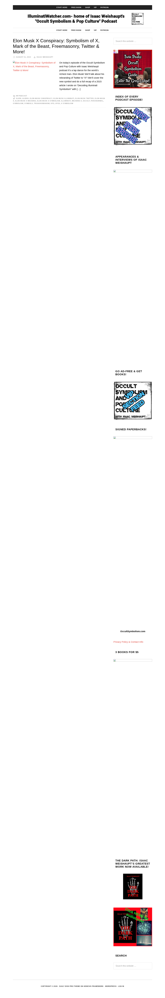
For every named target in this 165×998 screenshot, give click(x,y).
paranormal (97, 101)
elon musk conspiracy (41, 98)
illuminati (66, 101)
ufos (57, 103)
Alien (18, 98)
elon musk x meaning (25, 101)
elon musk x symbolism (48, 101)
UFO (52, 103)
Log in (121, 986)
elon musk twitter (84, 98)
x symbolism (67, 103)
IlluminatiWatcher (82, 18)
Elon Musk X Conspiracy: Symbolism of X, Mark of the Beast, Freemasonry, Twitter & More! (56, 46)
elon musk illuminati (63, 98)
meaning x (77, 101)
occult (86, 101)
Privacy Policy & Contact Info (128, 642)
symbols (28, 103)
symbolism (18, 103)
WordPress (111, 986)
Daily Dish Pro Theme (69, 986)
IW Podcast (21, 96)
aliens (25, 98)
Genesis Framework (94, 986)
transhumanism (42, 103)
